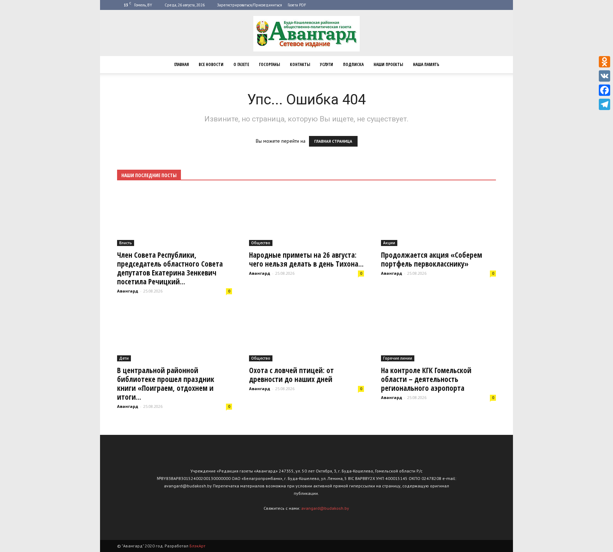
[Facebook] (604, 90)
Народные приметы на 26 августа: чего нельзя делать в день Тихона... (306, 259)
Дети (124, 358)
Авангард (127, 291)
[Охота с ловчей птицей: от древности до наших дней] (306, 333)
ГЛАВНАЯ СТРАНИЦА (333, 141)
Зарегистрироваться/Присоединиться (249, 4)
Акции (389, 242)
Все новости (211, 64)
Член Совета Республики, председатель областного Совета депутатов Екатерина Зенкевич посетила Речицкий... (170, 268)
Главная (181, 64)
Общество (260, 242)
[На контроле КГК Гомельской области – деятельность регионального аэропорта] (438, 333)
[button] (487, 64)
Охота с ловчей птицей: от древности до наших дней (291, 374)
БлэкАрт (197, 545)
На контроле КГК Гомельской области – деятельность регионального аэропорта (426, 379)
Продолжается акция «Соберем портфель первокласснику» (431, 259)
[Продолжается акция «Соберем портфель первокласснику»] (438, 218)
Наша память (426, 64)
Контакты (300, 64)
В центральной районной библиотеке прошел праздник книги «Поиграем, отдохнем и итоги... (165, 383)
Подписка (353, 64)
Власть (125, 242)
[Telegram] (604, 104)
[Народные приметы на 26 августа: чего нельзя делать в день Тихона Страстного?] (306, 218)
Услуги (326, 64)
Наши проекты (388, 64)
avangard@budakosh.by (325, 508)
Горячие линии (397, 358)
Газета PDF (297, 4)
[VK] (604, 76)
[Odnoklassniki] (604, 62)
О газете (241, 64)
